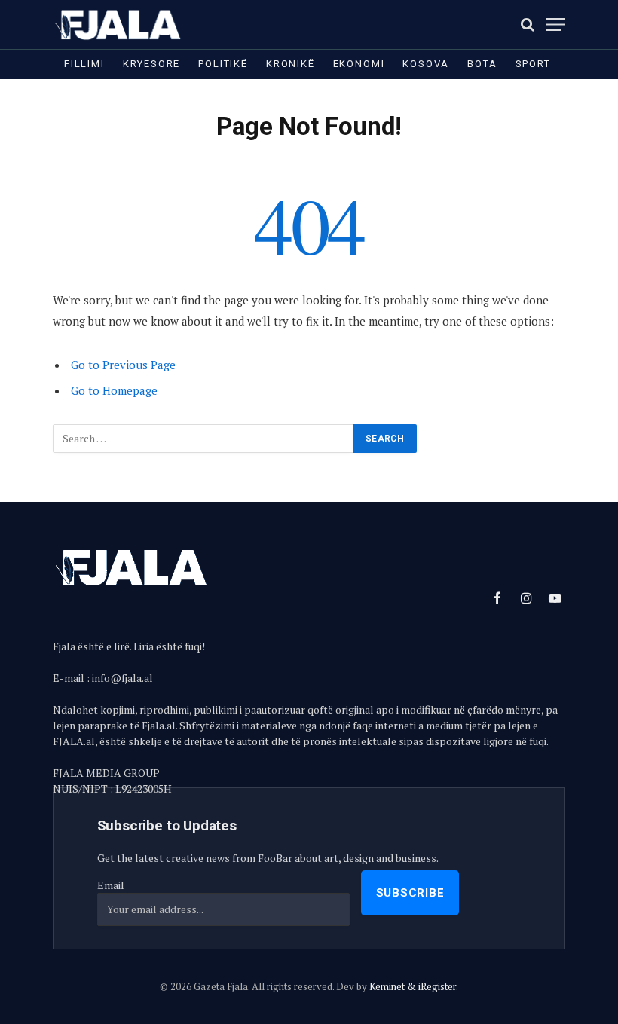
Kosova (425, 63)
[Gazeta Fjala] (119, 24)
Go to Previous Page (123, 364)
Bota (482, 63)
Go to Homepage (114, 390)
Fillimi (84, 63)
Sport (533, 63)
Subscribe (410, 893)
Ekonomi (359, 63)
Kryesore (152, 63)
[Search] (527, 24)
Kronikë (290, 63)
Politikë (223, 63)
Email (110, 885)
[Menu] (555, 24)
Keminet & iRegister (412, 986)
